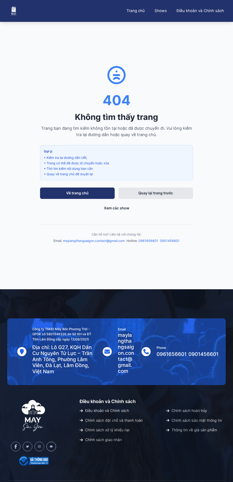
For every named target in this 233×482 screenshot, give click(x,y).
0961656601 (148, 241)
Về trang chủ (77, 193)
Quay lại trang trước (155, 193)
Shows (160, 10)
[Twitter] (27, 446)
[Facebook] (15, 446)
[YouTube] (51, 446)
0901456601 (170, 241)
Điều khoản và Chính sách (200, 10)
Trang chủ (136, 10)
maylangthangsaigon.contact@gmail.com (94, 241)
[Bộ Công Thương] (33, 461)
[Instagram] (39, 446)
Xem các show (116, 208)
